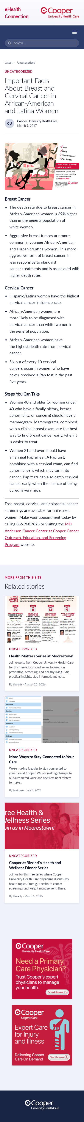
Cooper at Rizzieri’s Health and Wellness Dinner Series (35, 865)
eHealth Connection (16, 12)
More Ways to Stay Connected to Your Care (41, 759)
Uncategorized (26, 62)
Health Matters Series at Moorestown (41, 656)
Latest (8, 62)
